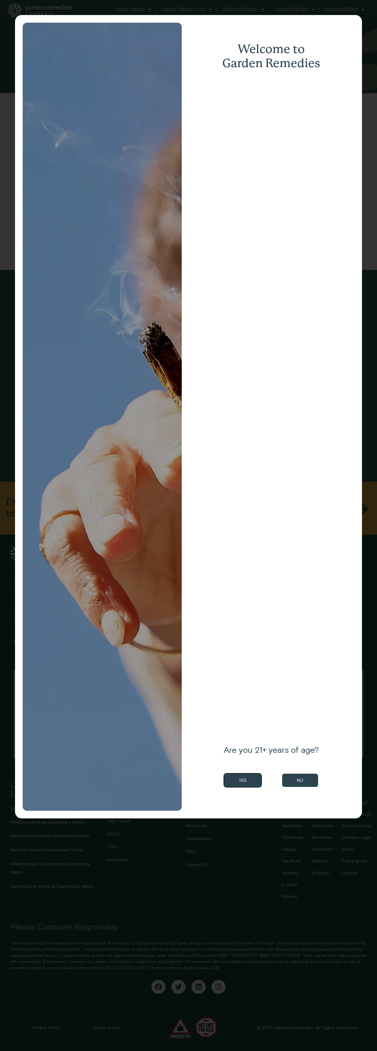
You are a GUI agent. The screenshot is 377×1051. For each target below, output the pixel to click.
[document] (188, 525)
